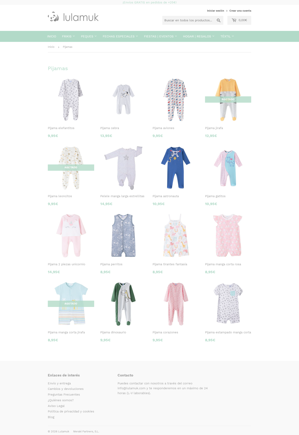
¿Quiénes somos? (61, 400)
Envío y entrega (59, 383)
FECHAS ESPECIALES (119, 36)
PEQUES (87, 36)
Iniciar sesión (215, 10)
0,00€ (242, 20)
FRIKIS (67, 36)
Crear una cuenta (240, 10)
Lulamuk (63, 431)
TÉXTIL (226, 36)
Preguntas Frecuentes (64, 394)
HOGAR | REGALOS (197, 36)
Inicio (51, 36)
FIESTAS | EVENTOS (159, 36)
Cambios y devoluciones (66, 389)
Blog (51, 417)
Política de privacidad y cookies (71, 411)
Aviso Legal (56, 406)
